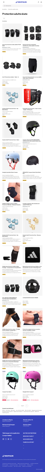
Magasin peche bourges (37, 410)
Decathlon (4, 9)
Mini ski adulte (28, 410)
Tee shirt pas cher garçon (28, 411)
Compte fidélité (6, 435)
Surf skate (8, 410)
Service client (27, 425)
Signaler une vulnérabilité (26, 466)
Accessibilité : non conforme (7, 466)
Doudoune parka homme (7, 411)
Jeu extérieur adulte (20, 410)
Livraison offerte (7, 420)
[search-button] (4, 6)
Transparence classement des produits (9, 463)
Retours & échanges (8, 425)
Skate (3, 410)
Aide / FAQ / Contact (17, 466)
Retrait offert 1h (28, 420)
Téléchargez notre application (11, 433)
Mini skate (13, 410)
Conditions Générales (34, 463)
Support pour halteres (18, 411)
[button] (12, 232)
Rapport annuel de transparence (23, 463)
